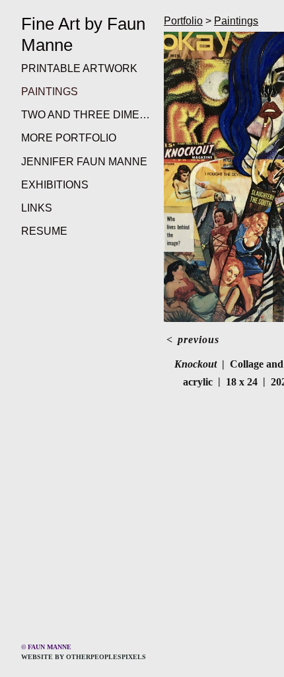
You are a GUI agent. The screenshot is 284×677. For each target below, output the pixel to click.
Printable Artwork (79, 68)
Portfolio (183, 20)
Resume (44, 231)
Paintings (49, 91)
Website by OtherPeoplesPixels (83, 656)
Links (36, 208)
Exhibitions (55, 184)
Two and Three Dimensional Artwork (87, 114)
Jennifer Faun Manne (84, 161)
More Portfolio (68, 137)
